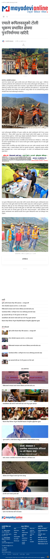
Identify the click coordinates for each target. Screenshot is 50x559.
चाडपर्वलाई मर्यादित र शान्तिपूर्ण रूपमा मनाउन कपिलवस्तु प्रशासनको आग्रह (18, 312)
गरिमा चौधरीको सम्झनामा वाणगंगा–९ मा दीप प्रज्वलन (14, 306)
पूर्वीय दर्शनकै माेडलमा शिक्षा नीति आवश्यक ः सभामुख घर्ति (15, 303)
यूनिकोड (27, 554)
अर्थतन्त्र (15, 535)
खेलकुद (23, 530)
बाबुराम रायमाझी (41, 534)
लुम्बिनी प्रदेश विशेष (24, 535)
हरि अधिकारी (42, 528)
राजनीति (15, 533)
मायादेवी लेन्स (24, 540)
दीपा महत (42, 540)
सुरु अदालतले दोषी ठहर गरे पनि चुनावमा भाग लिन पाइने (14, 315)
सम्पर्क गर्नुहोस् (22, 554)
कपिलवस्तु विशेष (17, 537)
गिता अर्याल (42, 542)
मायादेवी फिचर (24, 538)
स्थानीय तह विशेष (32, 534)
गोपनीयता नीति (15, 554)
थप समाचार (25, 369)
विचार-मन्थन (32, 528)
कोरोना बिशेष (24, 528)
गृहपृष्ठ (15, 528)
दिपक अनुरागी (42, 531)
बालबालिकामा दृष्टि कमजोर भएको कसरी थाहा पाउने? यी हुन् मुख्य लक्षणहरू (19, 318)
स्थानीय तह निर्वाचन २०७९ (32, 531)
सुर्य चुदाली (42, 537)
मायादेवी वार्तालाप (23, 543)
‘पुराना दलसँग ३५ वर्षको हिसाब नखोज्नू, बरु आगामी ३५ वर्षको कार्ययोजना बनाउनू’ (21, 440)
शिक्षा (31, 537)
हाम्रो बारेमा (9, 554)
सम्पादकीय (32, 542)
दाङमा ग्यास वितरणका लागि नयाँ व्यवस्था (12, 512)
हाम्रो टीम (4, 554)
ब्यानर (31, 540)
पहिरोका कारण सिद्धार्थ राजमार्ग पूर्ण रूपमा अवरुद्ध (14, 476)
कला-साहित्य (16, 539)
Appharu (42, 557)
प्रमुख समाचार (16, 530)
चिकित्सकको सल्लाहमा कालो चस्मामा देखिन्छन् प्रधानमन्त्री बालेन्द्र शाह (18, 309)
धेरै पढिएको (5, 327)
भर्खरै (3, 300)
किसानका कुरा (16, 541)
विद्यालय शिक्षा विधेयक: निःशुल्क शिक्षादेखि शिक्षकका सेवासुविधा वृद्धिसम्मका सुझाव (21, 321)
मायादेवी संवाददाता (9, 41)
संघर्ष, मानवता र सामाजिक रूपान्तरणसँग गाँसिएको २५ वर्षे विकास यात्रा (19, 458)
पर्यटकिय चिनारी (25, 533)
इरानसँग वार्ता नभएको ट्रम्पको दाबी (10, 494)
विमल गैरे (43, 544)
